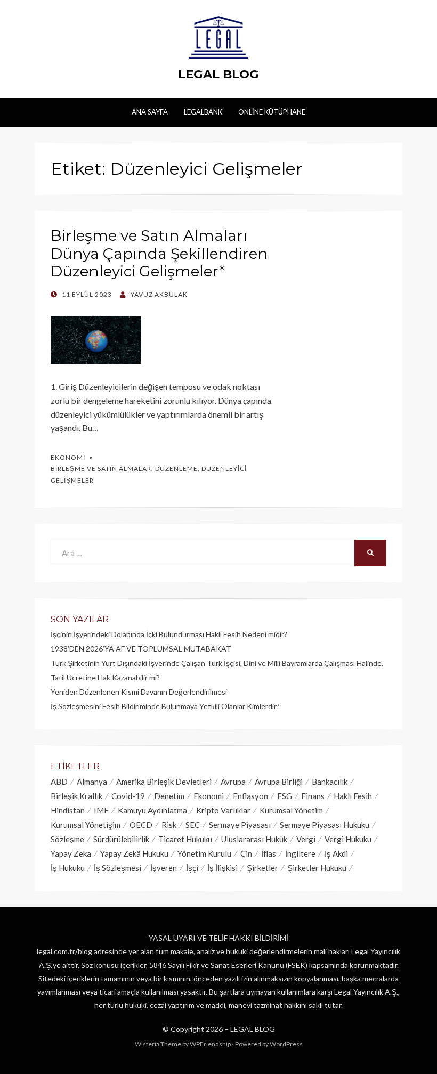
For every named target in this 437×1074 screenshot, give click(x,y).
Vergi (305, 839)
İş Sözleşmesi (117, 868)
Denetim (169, 796)
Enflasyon (250, 796)
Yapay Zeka (71, 853)
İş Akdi (336, 853)
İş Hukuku (68, 868)
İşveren (163, 868)
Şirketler (262, 868)
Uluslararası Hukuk (254, 839)
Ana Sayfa (150, 112)
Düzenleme (176, 469)
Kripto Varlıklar (223, 810)
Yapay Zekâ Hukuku (134, 853)
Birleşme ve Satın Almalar (101, 469)
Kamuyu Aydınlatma (152, 810)
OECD (141, 824)
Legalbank (203, 112)
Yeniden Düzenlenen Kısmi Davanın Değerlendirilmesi (139, 691)
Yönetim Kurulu (204, 853)
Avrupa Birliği (279, 781)
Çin (246, 853)
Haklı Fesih (353, 796)
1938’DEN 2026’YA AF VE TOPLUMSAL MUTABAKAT (141, 648)
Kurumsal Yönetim (291, 810)
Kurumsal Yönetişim (85, 824)
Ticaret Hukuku (185, 839)
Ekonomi (68, 457)
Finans (313, 796)
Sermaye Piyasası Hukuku (324, 824)
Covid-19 (128, 796)
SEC (192, 824)
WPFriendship (210, 1044)
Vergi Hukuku (348, 839)
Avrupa (233, 781)
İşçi (192, 868)
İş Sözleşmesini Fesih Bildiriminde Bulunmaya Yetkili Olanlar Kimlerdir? (165, 706)
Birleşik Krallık (76, 796)
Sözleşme (67, 839)
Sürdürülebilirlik (121, 839)
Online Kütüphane (271, 112)
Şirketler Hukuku (316, 868)
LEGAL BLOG (218, 74)
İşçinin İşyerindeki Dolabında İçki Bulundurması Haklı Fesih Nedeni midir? (169, 634)
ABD (59, 781)
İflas (268, 853)
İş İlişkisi (222, 868)
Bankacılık (329, 781)
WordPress (286, 1044)
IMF (101, 810)
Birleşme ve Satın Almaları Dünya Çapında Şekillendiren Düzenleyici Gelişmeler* (159, 253)
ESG (284, 796)
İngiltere (300, 853)
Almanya (92, 781)
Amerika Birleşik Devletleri (164, 781)
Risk (168, 824)
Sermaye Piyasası (240, 824)
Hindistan (68, 810)
